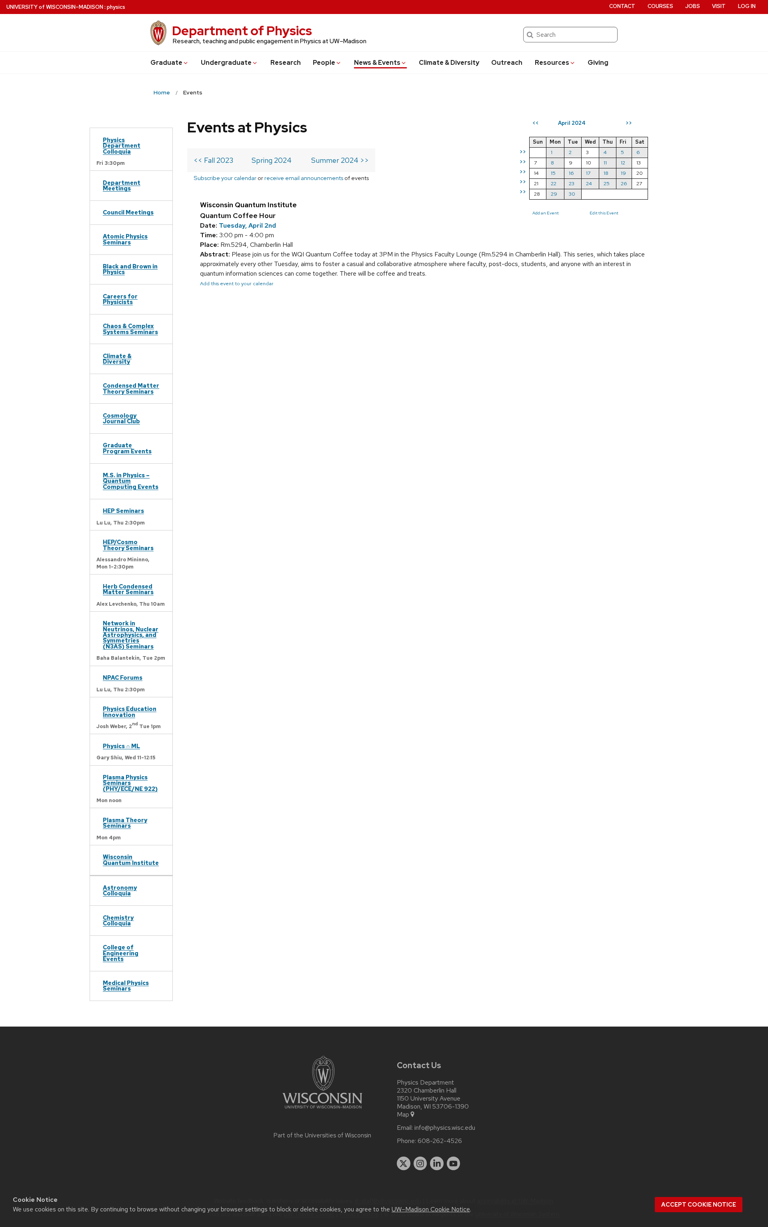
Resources (552, 62)
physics (116, 7)
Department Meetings (121, 185)
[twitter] (403, 1163)
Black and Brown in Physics (130, 269)
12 (623, 162)
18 (606, 173)
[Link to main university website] (322, 1110)
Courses (660, 6)
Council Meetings (128, 212)
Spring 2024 (272, 160)
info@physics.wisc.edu (444, 1128)
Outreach (506, 62)
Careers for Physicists (120, 299)
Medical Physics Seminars (126, 985)
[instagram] (420, 1163)
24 (589, 183)
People (324, 62)
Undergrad (226, 62)
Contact (622, 6)
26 (624, 183)
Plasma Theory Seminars (125, 822)
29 (554, 193)
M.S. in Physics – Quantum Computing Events (130, 480)
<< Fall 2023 (213, 160)
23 (572, 183)
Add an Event (545, 213)
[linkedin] (437, 1163)
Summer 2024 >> (340, 160)
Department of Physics (242, 30)
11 (605, 162)
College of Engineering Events (120, 953)
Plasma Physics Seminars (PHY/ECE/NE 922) (130, 783)
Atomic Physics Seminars (125, 239)
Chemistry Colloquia (118, 920)
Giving (598, 62)
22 (554, 183)
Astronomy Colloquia (120, 890)
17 (588, 173)
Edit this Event (604, 213)
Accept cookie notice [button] (698, 1205)
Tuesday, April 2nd (247, 225)
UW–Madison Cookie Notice (431, 1209)
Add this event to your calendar (237, 283)
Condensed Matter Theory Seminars (131, 388)
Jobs (692, 6)
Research (285, 62)
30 (572, 193)
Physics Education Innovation (129, 711)
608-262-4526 (440, 1141)
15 (553, 173)
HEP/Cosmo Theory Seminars (128, 544)
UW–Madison (54, 7)
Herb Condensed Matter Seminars (128, 589)
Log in (747, 6)
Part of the (322, 1135)
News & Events (377, 62)
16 (571, 173)
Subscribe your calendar (225, 178)
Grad (166, 62)
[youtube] (453, 1163)
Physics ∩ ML (121, 746)
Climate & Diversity (449, 62)
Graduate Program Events (127, 447)
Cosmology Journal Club (121, 418)
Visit (719, 6)
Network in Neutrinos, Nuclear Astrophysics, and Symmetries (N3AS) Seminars (130, 634)
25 (606, 183)
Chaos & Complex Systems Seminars (130, 328)
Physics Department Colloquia (121, 145)
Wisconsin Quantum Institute (131, 859)
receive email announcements (303, 178)
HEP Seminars (123, 510)
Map (403, 1115)
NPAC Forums (122, 677)
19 (623, 173)
